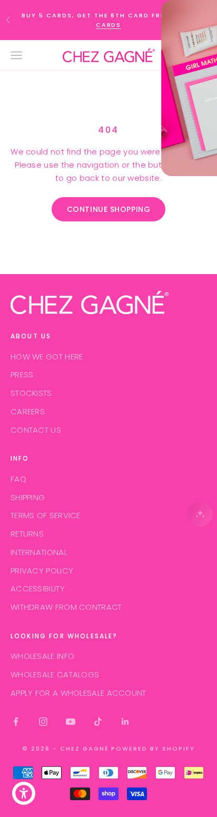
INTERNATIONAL (39, 552)
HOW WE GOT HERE (47, 356)
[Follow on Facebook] (16, 721)
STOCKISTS (31, 392)
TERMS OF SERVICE (46, 515)
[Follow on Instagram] (43, 721)
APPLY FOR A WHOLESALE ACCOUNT (78, 692)
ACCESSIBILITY (38, 588)
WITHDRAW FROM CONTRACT (66, 606)
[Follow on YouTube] (70, 721)
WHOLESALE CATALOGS (55, 674)
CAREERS (28, 411)
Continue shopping (109, 209)
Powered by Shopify (153, 748)
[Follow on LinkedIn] (125, 721)
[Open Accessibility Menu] (24, 793)
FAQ (18, 478)
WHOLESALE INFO (42, 656)
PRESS (22, 374)
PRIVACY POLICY (42, 570)
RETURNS (27, 533)
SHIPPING (28, 497)
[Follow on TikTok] (98, 721)
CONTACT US (36, 429)
